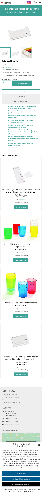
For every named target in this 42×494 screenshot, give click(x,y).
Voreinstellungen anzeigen (21, 484)
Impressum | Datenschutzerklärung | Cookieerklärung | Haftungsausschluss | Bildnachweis (21, 490)
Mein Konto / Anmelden (11, 395)
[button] (39, 445)
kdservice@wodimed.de (12, 425)
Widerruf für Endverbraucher (12, 402)
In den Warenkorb (21, 83)
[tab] (21, 91)
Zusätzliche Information (21, 101)
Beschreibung (21, 97)
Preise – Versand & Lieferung (12, 397)
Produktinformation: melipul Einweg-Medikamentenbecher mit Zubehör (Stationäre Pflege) (23, 132)
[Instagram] (29, 2)
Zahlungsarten (8, 400)
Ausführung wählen (20, 260)
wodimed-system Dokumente (21, 92)
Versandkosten (8, 67)
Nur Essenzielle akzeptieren (21, 479)
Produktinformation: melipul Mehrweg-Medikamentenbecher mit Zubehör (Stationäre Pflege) (23, 139)
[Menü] (40, 2)
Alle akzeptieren (21, 474)
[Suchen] (32, 2)
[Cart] (36, 2)
